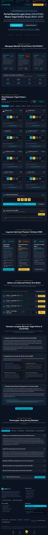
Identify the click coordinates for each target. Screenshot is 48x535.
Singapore (12, 106)
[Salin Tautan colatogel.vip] (36, 306)
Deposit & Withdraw (40, 430)
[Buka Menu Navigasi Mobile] (45, 5)
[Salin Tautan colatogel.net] (36, 301)
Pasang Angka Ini (41, 204)
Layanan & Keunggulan (30, 430)
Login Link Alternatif (31, 25)
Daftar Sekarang (38, 4)
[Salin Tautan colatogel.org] (36, 296)
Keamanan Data (21, 430)
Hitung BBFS (41, 214)
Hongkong (18, 106)
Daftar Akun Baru (16, 25)
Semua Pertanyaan (5, 430)
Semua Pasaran (5, 106)
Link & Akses (13, 430)
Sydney (23, 106)
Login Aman (28, 4)
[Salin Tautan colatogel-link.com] (36, 312)
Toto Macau (29, 106)
